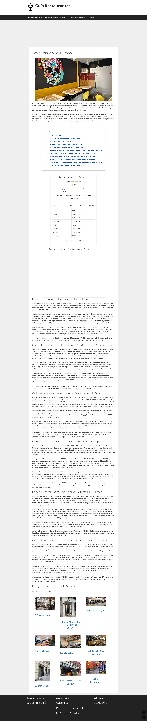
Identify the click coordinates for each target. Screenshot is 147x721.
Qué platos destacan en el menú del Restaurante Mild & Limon (73, 153)
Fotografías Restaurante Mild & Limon (66, 165)
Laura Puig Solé (36, 702)
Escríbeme (100, 702)
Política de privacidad (69, 708)
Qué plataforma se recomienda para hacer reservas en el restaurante (77, 162)
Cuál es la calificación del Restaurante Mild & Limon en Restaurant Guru (77, 150)
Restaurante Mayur (95, 610)
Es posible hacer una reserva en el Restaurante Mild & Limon (73, 159)
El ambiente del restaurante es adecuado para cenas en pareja (73, 156)
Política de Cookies (68, 713)
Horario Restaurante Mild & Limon (63, 141)
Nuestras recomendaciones (77, 17)
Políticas (92, 17)
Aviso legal (62, 702)
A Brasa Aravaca (42, 615)
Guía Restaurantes (53, 5)
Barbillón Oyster (68, 653)
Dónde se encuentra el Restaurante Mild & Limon (69, 147)
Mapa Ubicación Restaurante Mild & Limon (66, 144)
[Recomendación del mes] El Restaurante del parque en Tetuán (47, 17)
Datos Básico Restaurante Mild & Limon (65, 138)
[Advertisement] (73, 33)
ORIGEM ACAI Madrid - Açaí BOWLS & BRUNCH (70, 624)
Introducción (56, 135)
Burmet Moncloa (43, 685)
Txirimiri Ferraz (42, 650)
